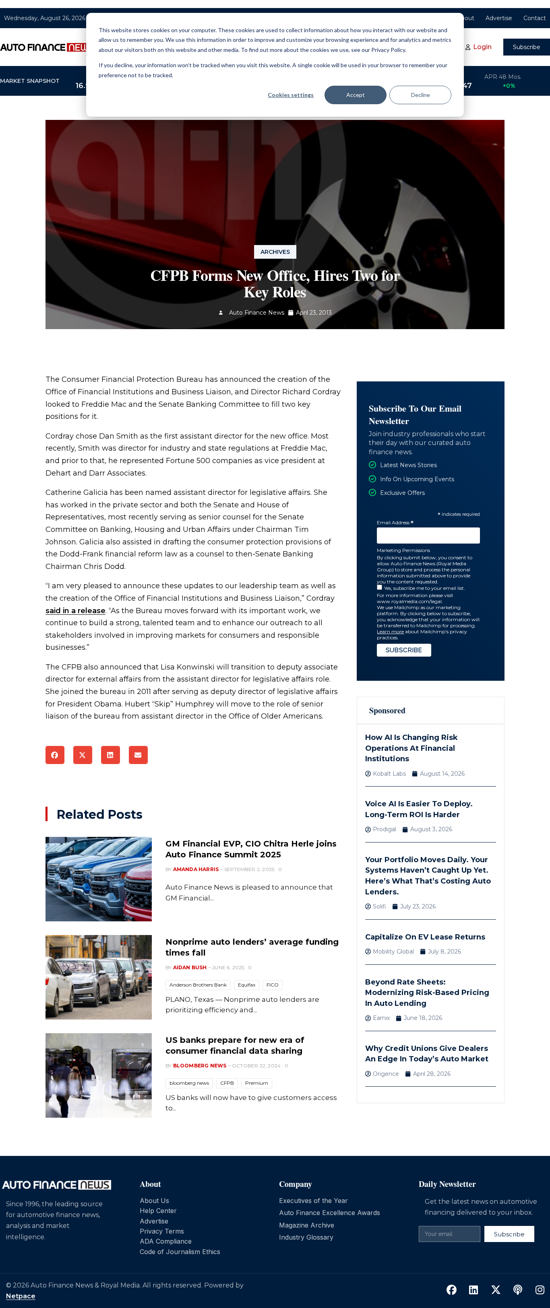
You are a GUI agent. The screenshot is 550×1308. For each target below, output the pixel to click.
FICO (273, 985)
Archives (275, 251)
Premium (256, 1083)
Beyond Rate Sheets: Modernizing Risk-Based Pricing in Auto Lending (427, 993)
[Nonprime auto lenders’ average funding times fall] (98, 977)
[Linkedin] (473, 1290)
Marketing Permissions (403, 550)
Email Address (395, 522)
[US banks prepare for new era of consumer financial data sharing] (98, 1075)
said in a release (75, 610)
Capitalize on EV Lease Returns (425, 937)
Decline (420, 94)
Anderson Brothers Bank (198, 985)
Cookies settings (291, 94)
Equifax (246, 985)
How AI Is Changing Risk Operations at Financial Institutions (411, 748)
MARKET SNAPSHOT (30, 80)
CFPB (227, 1083)
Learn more (390, 631)
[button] (54, 755)
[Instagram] (540, 1290)
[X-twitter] (496, 1290)
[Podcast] (518, 1290)
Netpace (20, 1296)
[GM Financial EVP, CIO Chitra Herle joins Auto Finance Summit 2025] (98, 879)
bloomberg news (189, 1083)
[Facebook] (451, 1290)
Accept (355, 94)
